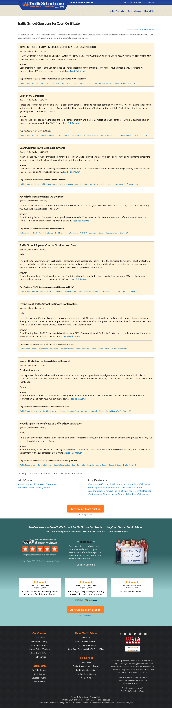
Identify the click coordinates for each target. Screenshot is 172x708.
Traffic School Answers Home (140, 29)
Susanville (90, 465)
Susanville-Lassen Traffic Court (121, 465)
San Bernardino (93, 135)
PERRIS (90, 83)
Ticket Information (66, 184)
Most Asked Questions (45, 484)
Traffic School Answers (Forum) (86, 666)
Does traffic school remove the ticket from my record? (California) (119, 490)
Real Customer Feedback (86, 641)
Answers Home (25, 484)
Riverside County (101, 83)
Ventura (84, 411)
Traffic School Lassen (28, 465)
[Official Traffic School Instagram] (130, 634)
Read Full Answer (78, 71)
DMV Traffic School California (51, 291)
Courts (62, 411)
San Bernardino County (110, 135)
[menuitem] (117, 11)
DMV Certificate (70, 291)
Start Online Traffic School (85, 509)
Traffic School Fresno (28, 349)
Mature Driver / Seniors (39, 649)
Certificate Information (86, 670)
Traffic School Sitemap (86, 674)
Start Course (39, 674)
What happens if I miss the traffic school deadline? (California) (118, 494)
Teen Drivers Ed (39, 657)
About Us (86, 637)
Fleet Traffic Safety (39, 653)
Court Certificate (79, 83)
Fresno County (103, 349)
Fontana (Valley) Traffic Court (131, 135)
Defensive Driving (39, 641)
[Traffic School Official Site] (43, 5)
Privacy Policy (95, 697)
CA (134, 83)
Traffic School (39, 637)
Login (152, 2)
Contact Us (86, 678)
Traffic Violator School (28, 233)
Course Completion (47, 83)
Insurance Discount (39, 645)
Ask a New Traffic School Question (34, 487)
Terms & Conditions (79, 697)
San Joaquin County (108, 291)
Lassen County (101, 465)
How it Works (39, 681)
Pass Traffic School (46, 233)
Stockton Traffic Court (127, 291)
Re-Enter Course (39, 670)
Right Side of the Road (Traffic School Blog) (86, 649)
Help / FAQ (86, 662)
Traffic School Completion (48, 349)
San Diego (94, 184)
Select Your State (117, 11)
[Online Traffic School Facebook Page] (125, 634)
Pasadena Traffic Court (115, 233)
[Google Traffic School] (145, 634)
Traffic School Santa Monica (30, 411)
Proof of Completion (62, 465)
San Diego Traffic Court (124, 184)
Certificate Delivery (63, 83)
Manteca (96, 291)
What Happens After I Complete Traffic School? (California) (116, 487)
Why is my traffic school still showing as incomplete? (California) (119, 484)
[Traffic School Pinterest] (140, 634)
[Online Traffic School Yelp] (120, 634)
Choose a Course (134, 11)
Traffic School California (29, 83)
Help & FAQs (149, 11)
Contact (129, 2)
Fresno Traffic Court (119, 349)
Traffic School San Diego (29, 184)
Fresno (93, 349)
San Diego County (106, 184)
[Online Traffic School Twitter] (135, 634)
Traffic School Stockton (29, 291)
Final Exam (59, 233)
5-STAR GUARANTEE (85, 2)
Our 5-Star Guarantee (86, 645)
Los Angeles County (96, 233)
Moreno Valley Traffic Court (120, 83)
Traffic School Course (48, 184)
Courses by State (39, 678)
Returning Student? (85, 515)
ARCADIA (83, 233)
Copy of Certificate (63, 135)
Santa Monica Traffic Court (116, 411)
